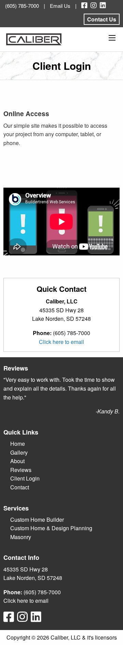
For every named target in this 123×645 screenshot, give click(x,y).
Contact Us (101, 19)
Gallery (19, 452)
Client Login (25, 478)
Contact (19, 487)
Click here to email (61, 342)
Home (17, 443)
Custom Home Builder (37, 519)
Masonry (20, 537)
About (17, 461)
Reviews (20, 470)
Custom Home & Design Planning (51, 528)
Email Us (60, 5)
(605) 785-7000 (22, 5)
